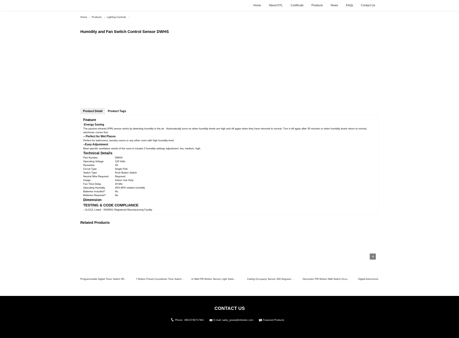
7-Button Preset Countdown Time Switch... (160, 278)
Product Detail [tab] (92, 111)
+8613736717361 (194, 319)
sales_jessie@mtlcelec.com (237, 319)
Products (317, 5)
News (334, 5)
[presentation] (373, 257)
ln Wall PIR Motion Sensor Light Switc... (213, 278)
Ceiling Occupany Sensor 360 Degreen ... (270, 278)
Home (257, 5)
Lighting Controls (116, 17)
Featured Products (273, 319)
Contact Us (368, 5)
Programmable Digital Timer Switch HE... (103, 278)
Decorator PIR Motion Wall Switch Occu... (326, 278)
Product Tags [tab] (117, 111)
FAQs (349, 5)
